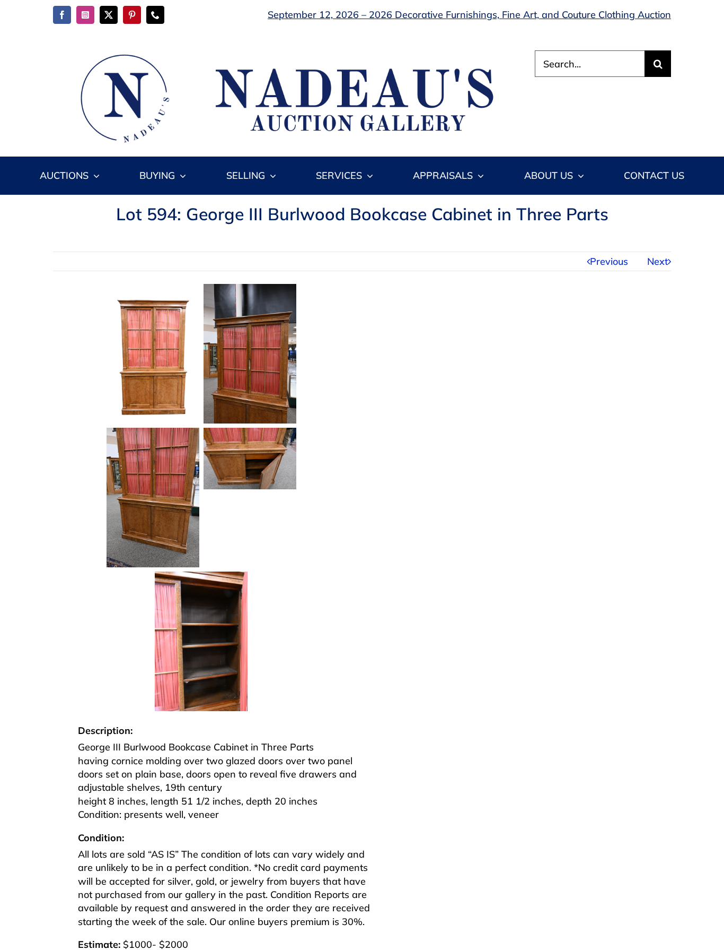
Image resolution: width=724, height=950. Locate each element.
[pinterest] (132, 15)
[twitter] (109, 15)
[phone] (155, 15)
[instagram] (85, 15)
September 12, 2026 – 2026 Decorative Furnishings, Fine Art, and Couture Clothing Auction (469, 14)
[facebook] (62, 15)
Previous (609, 261)
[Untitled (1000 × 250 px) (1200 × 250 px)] (281, 55)
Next (657, 261)
